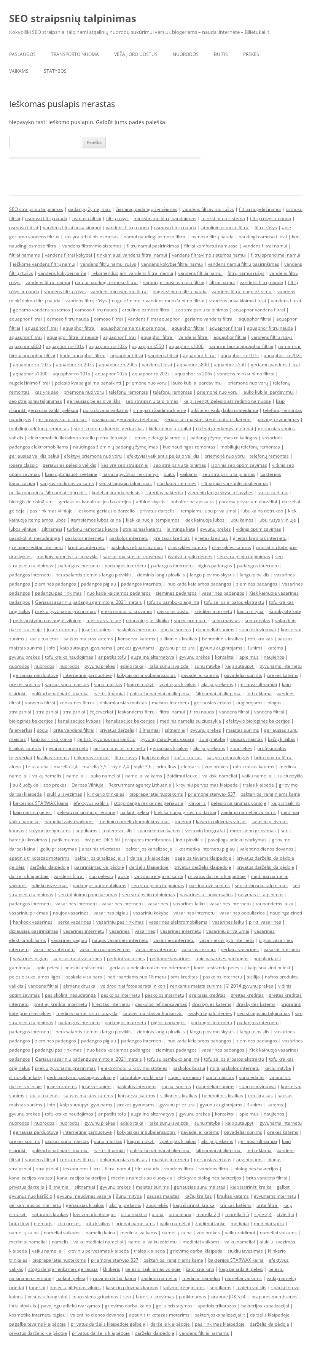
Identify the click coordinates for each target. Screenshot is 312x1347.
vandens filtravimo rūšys (208, 209)
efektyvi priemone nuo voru (93, 456)
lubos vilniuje (23, 529)
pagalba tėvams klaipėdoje (203, 858)
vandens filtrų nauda (127, 227)
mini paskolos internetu (234, 1068)
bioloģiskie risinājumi (31, 501)
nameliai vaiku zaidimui (153, 1241)
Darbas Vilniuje (87, 785)
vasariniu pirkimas (28, 913)
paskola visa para (83, 977)
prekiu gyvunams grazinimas (65, 611)
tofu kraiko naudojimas (69, 657)
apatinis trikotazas (101, 849)
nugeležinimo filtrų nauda (180, 291)
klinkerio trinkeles (105, 794)
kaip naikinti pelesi (32, 812)
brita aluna (37, 766)
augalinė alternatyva (152, 657)
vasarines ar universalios (206, 894)
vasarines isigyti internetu (226, 940)
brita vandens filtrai (73, 730)
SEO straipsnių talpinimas (72, 18)
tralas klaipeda (258, 785)
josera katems (62, 629)
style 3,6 (142, 766)
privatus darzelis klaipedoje (217, 876)
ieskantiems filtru (136, 712)
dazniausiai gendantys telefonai (125, 419)
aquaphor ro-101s (65, 346)
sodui (42, 730)
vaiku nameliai (257, 775)
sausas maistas (246, 739)
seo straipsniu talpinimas (201, 309)
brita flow (166, 766)
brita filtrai (267, 1205)
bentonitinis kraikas (222, 638)
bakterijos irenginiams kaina (270, 794)
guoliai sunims (176, 629)
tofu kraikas (260, 638)
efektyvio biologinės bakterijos (258, 721)
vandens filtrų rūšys (65, 291)
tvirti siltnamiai (109, 693)
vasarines (158, 903)
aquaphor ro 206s (193, 373)
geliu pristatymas (58, 849)
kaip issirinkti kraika (51, 739)
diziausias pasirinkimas (33, 931)
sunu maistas (226, 620)
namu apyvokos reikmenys (130, 474)
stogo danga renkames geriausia (148, 803)
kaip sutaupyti (240, 666)
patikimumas (66, 839)
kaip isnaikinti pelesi (269, 967)
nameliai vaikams (143, 775)
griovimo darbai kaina (113, 1278)
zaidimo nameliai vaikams (248, 812)
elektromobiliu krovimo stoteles (134, 1068)
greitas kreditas (211, 538)
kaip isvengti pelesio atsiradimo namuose (227, 401)
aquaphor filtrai (25, 319)
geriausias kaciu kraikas (61, 419)
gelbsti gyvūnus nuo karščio (106, 739)
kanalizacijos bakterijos (130, 721)
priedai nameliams (135, 1223)
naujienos (274, 657)
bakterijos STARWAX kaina (40, 803)
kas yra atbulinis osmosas (91, 236)
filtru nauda (202, 712)
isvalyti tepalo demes (190, 556)
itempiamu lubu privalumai (208, 511)
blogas (274, 702)
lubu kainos (241, 520)
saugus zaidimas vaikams (67, 483)
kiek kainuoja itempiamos (153, 520)
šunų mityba (212, 739)
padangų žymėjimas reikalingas (223, 437)
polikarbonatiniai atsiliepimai (160, 693)
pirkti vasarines (265, 922)
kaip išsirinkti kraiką (194, 1205)
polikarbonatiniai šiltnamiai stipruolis (48, 492)
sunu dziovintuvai (257, 629)
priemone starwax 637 (212, 794)
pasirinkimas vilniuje (51, 511)
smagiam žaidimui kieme (159, 410)
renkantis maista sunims (196, 986)
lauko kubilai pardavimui (197, 383)
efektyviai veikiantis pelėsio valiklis (163, 456)
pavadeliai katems (200, 675)
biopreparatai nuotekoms (156, 794)
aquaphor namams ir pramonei (133, 328)
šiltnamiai (149, 730)
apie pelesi (48, 967)
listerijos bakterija (164, 492)
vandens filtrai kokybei (68, 255)
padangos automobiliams (99, 885)
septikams (86, 830)
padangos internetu (79, 565)
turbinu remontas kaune (92, 529)
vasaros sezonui (198, 949)
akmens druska (79, 986)
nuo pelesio (101, 876)
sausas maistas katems (88, 638)
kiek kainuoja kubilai (170, 428)
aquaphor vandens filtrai (259, 309)
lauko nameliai (104, 775)
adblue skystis (151, 501)
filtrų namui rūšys (246, 273)
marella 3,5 (95, 766)
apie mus (249, 657)
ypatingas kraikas (177, 684)
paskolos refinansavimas (136, 547)
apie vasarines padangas (222, 958)
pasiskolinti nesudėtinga (34, 538)
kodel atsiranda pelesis (116, 492)
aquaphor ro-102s (108, 346)
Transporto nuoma (75, 54)
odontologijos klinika (147, 620)
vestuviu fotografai (205, 830)
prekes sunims (24, 684)
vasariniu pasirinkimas (120, 922)
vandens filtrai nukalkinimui (72, 227)
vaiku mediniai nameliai (98, 1241)
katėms (275, 648)
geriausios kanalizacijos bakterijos (95, 501)
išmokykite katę (285, 611)
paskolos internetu (84, 538)
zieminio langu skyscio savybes (220, 492)
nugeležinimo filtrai (29, 383)
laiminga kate (181, 529)
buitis (169, 474)
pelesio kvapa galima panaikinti (88, 383)
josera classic (23, 465)
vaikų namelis (46, 775)
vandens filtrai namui (265, 246)
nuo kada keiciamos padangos (199, 584)
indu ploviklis (189, 839)
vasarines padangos (223, 593)
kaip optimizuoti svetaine (71, 474)
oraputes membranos (148, 839)
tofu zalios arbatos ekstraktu (234, 602)
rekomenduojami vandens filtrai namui (132, 273)
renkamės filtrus (77, 702)
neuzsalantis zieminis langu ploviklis (94, 574)
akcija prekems (217, 684)
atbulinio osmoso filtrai (225, 227)
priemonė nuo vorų (248, 383)
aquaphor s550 (230, 364)
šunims (255, 648)
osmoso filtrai (86, 218)
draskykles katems (187, 547)
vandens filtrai (286, 300)
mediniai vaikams (138, 1232)
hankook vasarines (33, 922)
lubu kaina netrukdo (262, 511)
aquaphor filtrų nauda (270, 328)
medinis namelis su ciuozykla (67, 556)
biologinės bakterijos (31, 721)
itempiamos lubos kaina (96, 520)
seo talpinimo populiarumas (87, 894)
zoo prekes (216, 766)
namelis (60, 1241)
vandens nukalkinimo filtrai (237, 300)
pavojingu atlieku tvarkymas (237, 839)
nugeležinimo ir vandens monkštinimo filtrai (158, 300)
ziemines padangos (55, 584)
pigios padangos (214, 565)
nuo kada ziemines (176, 483)
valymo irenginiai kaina (158, 876)
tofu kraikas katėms (253, 766)
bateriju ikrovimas (28, 839)
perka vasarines (74, 922)
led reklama (259, 693)
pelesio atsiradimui (84, 967)
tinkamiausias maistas (123, 702)
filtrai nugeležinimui (260, 209)
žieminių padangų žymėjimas (146, 209)
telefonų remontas (128, 392)
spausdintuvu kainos (158, 830)
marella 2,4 (66, 766)
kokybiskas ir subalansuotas (146, 675)
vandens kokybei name (62, 273)
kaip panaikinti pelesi (241, 1269)
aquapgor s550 (148, 346)
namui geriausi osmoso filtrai (173, 282)
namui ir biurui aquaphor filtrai (241, 346)
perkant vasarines (240, 949)
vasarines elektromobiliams (178, 922)
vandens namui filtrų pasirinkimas (243, 264)
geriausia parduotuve (35, 675)
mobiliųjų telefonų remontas (39, 428)
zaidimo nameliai (159, 1278)
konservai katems (136, 638)
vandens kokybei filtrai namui (172, 264)
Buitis (221, 54)
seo (284, 830)
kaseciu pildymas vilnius (221, 821)
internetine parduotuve (87, 675)
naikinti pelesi (134, 812)
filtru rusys (126, 757)
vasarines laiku (189, 903)
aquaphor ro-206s (118, 364)
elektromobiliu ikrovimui (126, 611)
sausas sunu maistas (67, 684)
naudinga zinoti (286, 913)
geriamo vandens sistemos (41, 309)
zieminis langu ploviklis (161, 574)
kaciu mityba (250, 611)
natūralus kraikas (50, 1214)
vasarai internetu (282, 949)
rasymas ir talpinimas (260, 894)
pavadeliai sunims (243, 675)
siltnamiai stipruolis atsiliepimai (234, 483)
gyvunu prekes (215, 529)
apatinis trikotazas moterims (39, 858)
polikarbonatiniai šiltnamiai (60, 693)
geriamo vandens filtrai (209, 319)
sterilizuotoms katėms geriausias (109, 428)
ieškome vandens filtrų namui (44, 264)
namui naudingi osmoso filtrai (155, 236)
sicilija (253, 977)
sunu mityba (207, 666)
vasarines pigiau (111, 913)
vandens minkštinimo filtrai (119, 291)
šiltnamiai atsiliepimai (219, 693)
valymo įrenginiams (50, 830)
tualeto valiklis (117, 830)
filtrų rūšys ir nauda (270, 218)
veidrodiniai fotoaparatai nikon (132, 986)
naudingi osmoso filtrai (263, 236)
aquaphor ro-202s (283, 355)
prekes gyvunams (135, 648)
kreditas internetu (86, 547)
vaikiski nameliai (219, 775)
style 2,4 (120, 766)
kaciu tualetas (44, 638)
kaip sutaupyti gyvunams (86, 648)
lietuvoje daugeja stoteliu (158, 437)
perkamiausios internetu (119, 748)
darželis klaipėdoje (49, 867)
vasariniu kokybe (151, 913)
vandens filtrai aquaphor (154, 319)
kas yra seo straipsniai (124, 465)
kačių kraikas (281, 739)
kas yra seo (47, 392)
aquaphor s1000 (186, 346)
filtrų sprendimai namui (275, 255)
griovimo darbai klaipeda (196, 1251)
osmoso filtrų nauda (46, 218)
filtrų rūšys (117, 218)
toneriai (183, 821)
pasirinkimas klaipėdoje (99, 867)
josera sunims (96, 629)
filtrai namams (24, 255)
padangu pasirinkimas (58, 593)
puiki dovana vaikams (105, 410)
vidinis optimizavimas (258, 529)
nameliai (75, 775)
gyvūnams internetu (67, 748)
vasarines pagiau (69, 940)
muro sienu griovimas (253, 830)
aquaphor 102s (111, 373)
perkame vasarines (170, 958)
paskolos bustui (173, 611)
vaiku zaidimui (273, 492)
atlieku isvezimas (50, 885)
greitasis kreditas (171, 538)
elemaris (190, 766)
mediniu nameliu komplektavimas (134, 821)
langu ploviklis (254, 574)
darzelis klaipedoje (150, 858)
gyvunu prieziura (177, 648)
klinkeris (197, 803)
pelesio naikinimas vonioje (238, 803)
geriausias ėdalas (212, 702)
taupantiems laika (274, 903)
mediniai (240, 1223)
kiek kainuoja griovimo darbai (185, 812)
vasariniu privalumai (227, 931)
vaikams (188, 474)
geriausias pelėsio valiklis (94, 401)
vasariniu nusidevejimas (105, 949)
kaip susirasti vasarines (77, 958)
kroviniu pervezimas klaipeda (207, 785)
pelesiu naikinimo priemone (86, 812)
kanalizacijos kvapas (79, 721)
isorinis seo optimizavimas (239, 465)
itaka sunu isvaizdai (168, 666)
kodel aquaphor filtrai (82, 355)
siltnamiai (51, 529)
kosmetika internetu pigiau (206, 849)
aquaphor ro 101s (71, 373)
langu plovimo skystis (212, 574)
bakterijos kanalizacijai (150, 849)
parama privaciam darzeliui (248, 501)
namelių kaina (24, 1232)
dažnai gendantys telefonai (224, 428)
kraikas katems (53, 757)
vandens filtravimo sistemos (92, 246)
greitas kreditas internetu (260, 538)
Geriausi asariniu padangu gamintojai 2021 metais (88, 602)
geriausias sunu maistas (199, 1187)
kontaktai (224, 657)
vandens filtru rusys (272, 337)
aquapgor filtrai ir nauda (72, 337)
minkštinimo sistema (223, 218)
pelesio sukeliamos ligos (34, 977)
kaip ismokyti (140, 684)
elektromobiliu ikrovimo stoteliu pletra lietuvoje (77, 437)
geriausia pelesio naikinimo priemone (149, 967)
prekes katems (282, 675)
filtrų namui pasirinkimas (153, 246)
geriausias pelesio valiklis (69, 465)
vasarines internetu (76, 903)
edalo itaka (131, 666)
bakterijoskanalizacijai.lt (100, 858)
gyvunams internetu (280, 666)
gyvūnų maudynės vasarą (167, 739)
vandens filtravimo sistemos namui (209, 255)
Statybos (55, 71)
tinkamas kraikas (92, 757)
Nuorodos (186, 54)
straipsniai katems (142, 529)
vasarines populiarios (242, 913)
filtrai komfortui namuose (211, 246)
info (51, 648)
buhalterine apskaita (192, 501)
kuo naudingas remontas (189, 447)
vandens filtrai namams (204, 1333)
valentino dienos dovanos (266, 849)
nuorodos (19, 666)
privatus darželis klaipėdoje (202, 867)
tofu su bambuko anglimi (173, 602)
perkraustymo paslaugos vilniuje (47, 620)
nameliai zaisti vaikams (69, 821)
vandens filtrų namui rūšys (108, 264)
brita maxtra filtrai (273, 757)
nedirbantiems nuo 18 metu (136, 977)
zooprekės (241, 748)
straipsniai (20, 712)
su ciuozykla (290, 775)
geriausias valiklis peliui (34, 456)
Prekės (251, 54)
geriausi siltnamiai (257, 684)
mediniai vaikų (269, 1223)
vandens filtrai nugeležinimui (242, 291)
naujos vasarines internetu (120, 940)
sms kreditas (184, 977)
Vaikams (19, 71)
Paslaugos (22, 54)
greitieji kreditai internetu (36, 547)
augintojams (249, 702)
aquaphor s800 (25, 346)
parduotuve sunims (209, 885)
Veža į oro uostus (136, 54)
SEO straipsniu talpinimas (36, 209)
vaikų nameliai (175, 1223)
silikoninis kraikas (178, 638)
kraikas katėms (25, 748)
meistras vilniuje (103, 620)
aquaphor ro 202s (151, 373)
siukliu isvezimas (64, 794)
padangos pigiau (98, 584)
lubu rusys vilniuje (277, 520)
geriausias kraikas (169, 748)
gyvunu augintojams (221, 648)
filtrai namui (222, 282)
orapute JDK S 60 (102, 839)
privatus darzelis (157, 511)
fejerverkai (101, 712)
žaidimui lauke (182, 775)
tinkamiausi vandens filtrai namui (132, 255)
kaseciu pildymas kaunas (132, 1287)
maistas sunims (242, 730)
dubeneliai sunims (215, 629)
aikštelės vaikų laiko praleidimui (224, 410)
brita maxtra (134, 1214)
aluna (15, 766)
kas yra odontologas (228, 757)
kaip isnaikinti (285, 803)
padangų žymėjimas (89, 209)
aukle (123, 876)
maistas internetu (170, 702)
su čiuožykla (25, 785)
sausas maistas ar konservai (133, 556)
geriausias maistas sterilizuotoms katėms (208, 419)
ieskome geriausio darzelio (106, 511)
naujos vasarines (71, 913)
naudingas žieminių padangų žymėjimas (115, 447)
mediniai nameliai (28, 1241)
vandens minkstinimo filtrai (245, 373)
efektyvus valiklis (91, 803)
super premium (190, 620)
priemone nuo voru (146, 383)
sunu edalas (257, 620)
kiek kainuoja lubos (204, 520)
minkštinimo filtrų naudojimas (165, 218)
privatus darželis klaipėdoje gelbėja (108, 1324)
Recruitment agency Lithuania (139, 785)
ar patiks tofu (112, 657)
